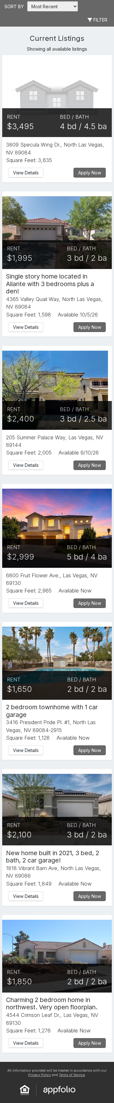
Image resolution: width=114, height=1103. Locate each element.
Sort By (14, 6)
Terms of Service (72, 1075)
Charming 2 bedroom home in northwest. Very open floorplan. (52, 1003)
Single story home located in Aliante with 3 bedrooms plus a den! (50, 284)
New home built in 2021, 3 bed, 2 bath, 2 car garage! (52, 856)
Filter (99, 19)
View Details (26, 172)
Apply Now (89, 172)
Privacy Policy (39, 1075)
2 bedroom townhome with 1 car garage (52, 710)
